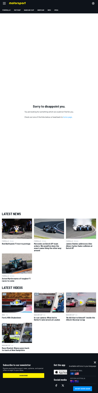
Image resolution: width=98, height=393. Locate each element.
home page (67, 117)
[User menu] (93, 3)
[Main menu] (4, 3)
